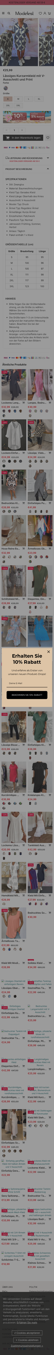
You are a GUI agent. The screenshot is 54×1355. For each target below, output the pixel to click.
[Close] (48, 651)
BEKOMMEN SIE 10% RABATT (27, 695)
